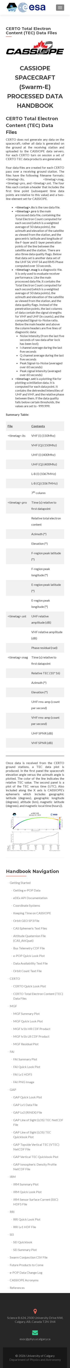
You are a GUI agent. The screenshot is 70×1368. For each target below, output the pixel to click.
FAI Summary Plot (25, 1059)
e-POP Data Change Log (26, 1272)
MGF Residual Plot (25, 1044)
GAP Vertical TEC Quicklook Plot (35, 1157)
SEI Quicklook (22, 1242)
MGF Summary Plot (26, 1013)
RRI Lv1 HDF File (24, 1227)
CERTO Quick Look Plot (29, 986)
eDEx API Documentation (30, 898)
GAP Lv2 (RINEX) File (27, 1112)
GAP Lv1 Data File (25, 1105)
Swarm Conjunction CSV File (28, 1257)
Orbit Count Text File (27, 971)
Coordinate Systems (26, 905)
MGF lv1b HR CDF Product (31, 1029)
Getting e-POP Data (26, 890)
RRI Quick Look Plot (26, 1219)
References (17, 1287)
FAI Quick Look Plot (26, 1067)
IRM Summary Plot (25, 1184)
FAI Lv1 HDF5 (22, 1074)
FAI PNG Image (23, 1082)
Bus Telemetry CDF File (29, 948)
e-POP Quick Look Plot (29, 956)
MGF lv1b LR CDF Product (31, 1036)
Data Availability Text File (30, 963)
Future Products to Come (26, 1265)
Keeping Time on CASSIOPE (32, 913)
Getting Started (20, 882)
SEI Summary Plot (25, 1249)
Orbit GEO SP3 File (26, 920)
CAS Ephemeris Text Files (30, 928)
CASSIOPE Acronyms (24, 1280)
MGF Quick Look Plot (28, 1021)
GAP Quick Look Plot (27, 1097)
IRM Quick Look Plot (27, 1192)
